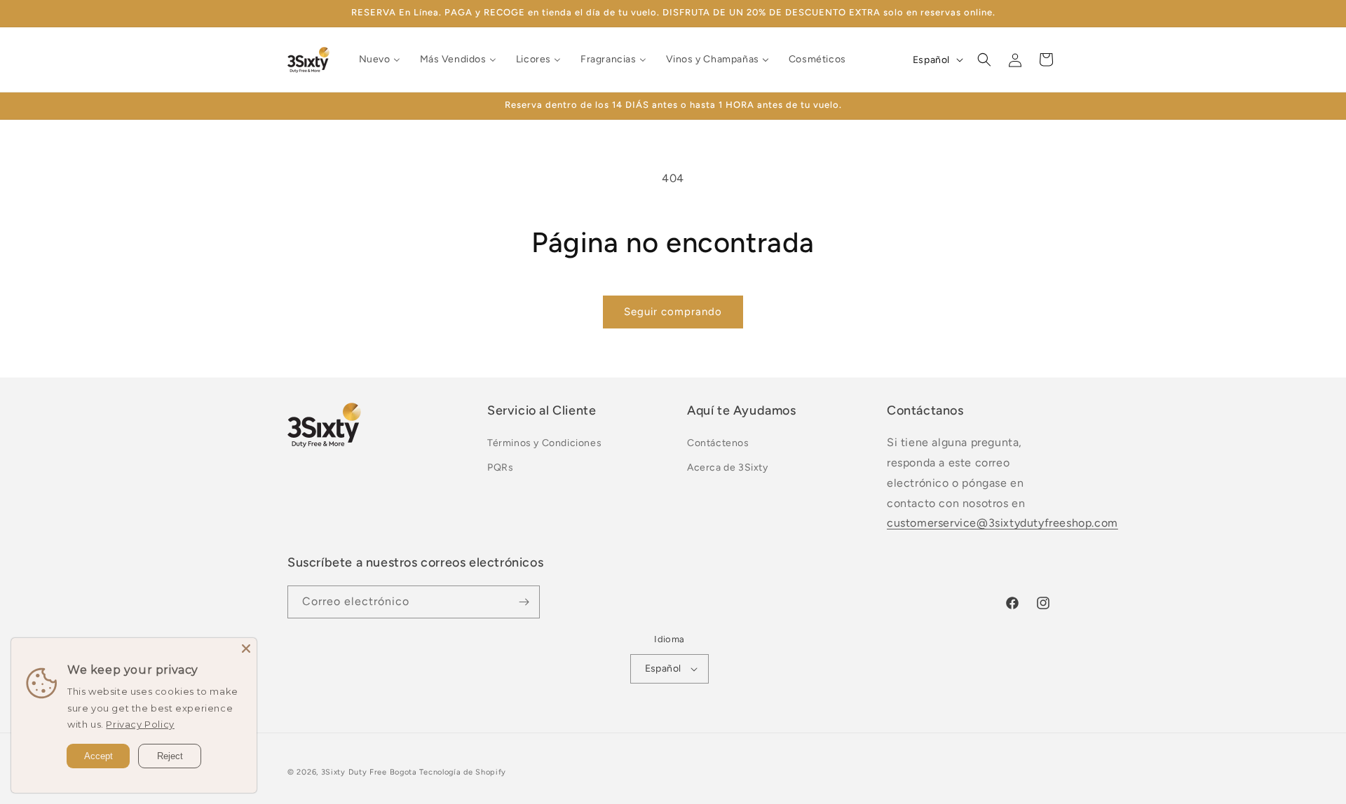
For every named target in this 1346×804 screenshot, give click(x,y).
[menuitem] (379, 59)
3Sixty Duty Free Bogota (369, 772)
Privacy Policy (140, 724)
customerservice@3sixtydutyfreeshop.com (1002, 522)
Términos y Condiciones (544, 443)
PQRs (500, 467)
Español (663, 668)
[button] (984, 59)
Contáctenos (718, 443)
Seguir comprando (673, 311)
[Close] (246, 649)
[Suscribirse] (523, 601)
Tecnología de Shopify (462, 772)
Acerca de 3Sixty (727, 467)
